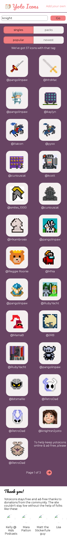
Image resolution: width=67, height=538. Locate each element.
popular (18, 40)
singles (18, 30)
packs (49, 30)
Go (58, 18)
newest (48, 40)
